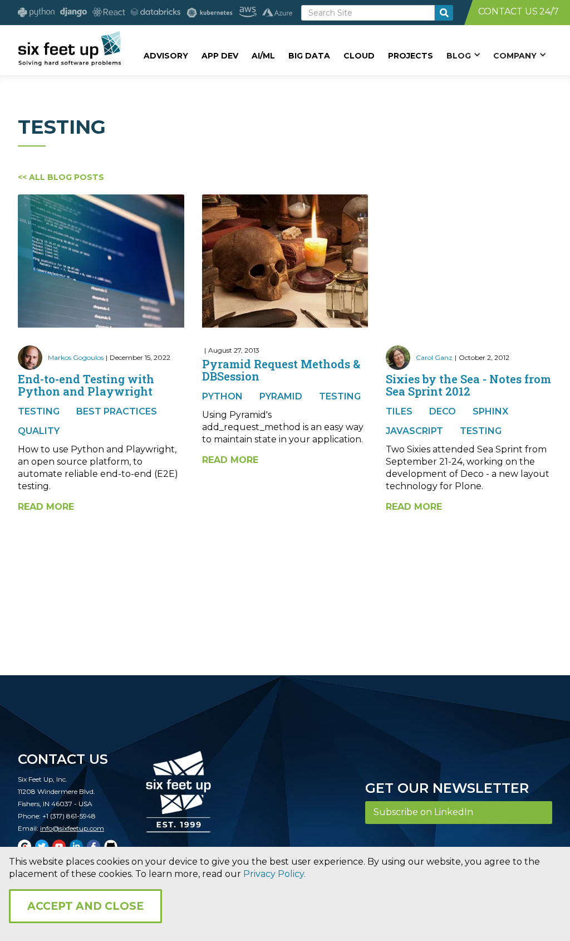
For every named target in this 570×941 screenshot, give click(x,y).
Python (222, 396)
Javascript (414, 431)
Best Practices (116, 411)
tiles (399, 411)
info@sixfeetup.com (72, 828)
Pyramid (280, 396)
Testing (39, 411)
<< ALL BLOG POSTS (61, 177)
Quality (39, 431)
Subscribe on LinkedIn (423, 812)
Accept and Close (85, 906)
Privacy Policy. (274, 874)
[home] (69, 48)
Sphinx (490, 411)
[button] (463, 55)
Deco (442, 411)
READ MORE (46, 506)
